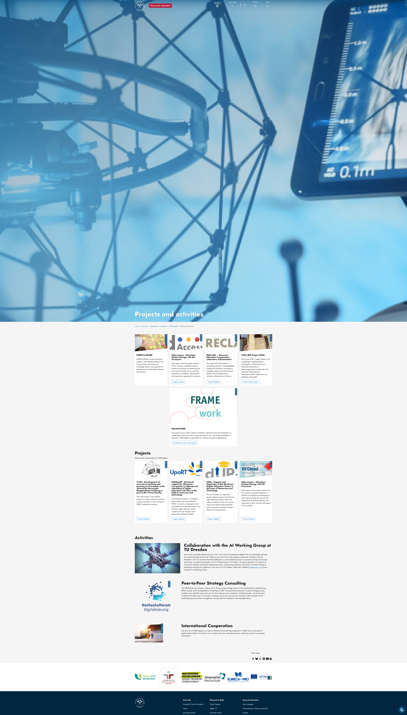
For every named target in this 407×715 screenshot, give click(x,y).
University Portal (215, 713)
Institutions (164, 326)
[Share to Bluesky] (256, 659)
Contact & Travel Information (193, 704)
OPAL (212, 708)
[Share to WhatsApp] (260, 659)
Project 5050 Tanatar (250, 382)
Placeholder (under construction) (184, 443)
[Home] (140, 6)
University (144, 326)
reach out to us (255, 567)
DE (245, 4)
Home (137, 326)
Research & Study (217, 700)
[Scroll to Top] (401, 701)
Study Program (215, 704)
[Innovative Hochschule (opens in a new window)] (215, 677)
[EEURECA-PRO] (238, 677)
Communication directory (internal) (255, 708)
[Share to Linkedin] (263, 659)
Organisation (154, 326)
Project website (178, 382)
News (185, 708)
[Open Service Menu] (401, 709)
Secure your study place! (160, 5)
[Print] (271, 659)
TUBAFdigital (173, 326)
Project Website (213, 382)
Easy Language (248, 704)
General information (251, 700)
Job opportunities (189, 713)
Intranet (245, 713)
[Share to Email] (267, 659)
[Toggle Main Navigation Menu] (268, 6)
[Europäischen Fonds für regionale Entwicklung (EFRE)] (261, 677)
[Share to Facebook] (253, 659)
